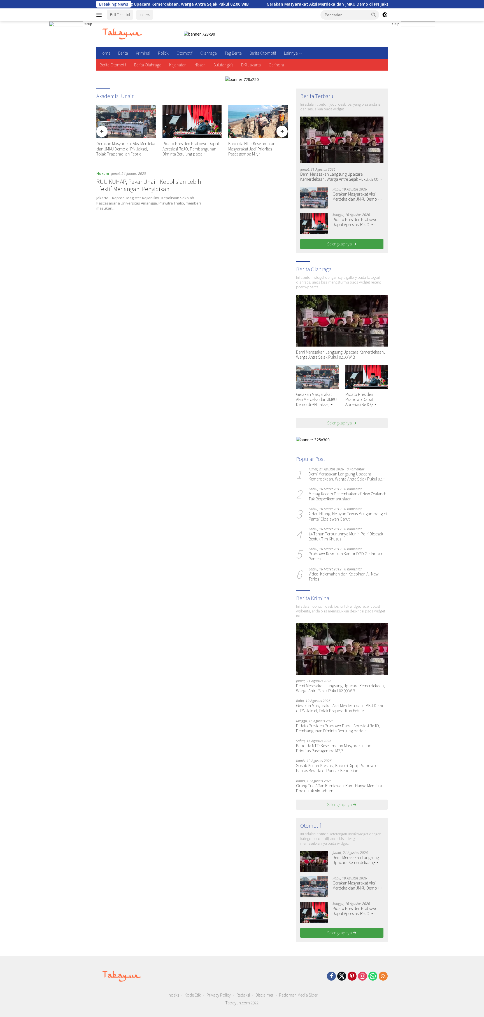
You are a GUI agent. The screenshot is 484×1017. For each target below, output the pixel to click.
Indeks (144, 14)
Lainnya (291, 53)
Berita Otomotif (263, 53)
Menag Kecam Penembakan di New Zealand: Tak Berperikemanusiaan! (347, 496)
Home (105, 53)
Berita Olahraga (147, 65)
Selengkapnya (340, 244)
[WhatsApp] (372, 976)
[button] (373, 14)
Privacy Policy (218, 995)
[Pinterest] (352, 976)
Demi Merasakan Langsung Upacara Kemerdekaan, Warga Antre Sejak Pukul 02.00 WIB (339, 176)
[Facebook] (331, 976)
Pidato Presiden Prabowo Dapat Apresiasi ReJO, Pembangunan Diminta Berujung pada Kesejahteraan (190, 148)
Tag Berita (233, 53)
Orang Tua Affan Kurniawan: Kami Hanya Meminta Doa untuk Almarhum (339, 788)
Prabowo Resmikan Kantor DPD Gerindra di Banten (346, 556)
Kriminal (143, 53)
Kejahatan (178, 65)
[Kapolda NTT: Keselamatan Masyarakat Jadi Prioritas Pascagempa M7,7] (258, 121)
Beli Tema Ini (120, 14)
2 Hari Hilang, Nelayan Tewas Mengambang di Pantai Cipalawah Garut (348, 516)
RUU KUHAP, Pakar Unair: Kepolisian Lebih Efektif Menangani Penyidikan (148, 185)
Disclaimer (264, 995)
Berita (123, 53)
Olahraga (208, 53)
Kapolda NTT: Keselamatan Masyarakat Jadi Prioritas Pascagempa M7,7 (251, 148)
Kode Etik (193, 995)
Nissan (200, 65)
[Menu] (100, 15)
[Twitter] (341, 976)
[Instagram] (362, 976)
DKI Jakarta (251, 65)
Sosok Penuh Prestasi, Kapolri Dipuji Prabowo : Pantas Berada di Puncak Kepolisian (337, 768)
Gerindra (276, 65)
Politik (163, 53)
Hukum (102, 173)
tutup (88, 24)
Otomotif (184, 53)
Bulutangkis (223, 65)
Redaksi (243, 995)
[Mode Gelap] (385, 15)
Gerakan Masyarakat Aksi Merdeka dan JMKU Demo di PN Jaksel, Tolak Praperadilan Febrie (320, 4)
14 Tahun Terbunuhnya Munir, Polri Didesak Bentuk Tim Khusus (346, 536)
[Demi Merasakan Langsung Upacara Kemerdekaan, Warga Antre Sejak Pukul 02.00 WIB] (341, 140)
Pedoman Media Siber (298, 995)
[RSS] (383, 976)
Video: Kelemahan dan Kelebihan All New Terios (343, 576)
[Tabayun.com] (122, 33)
